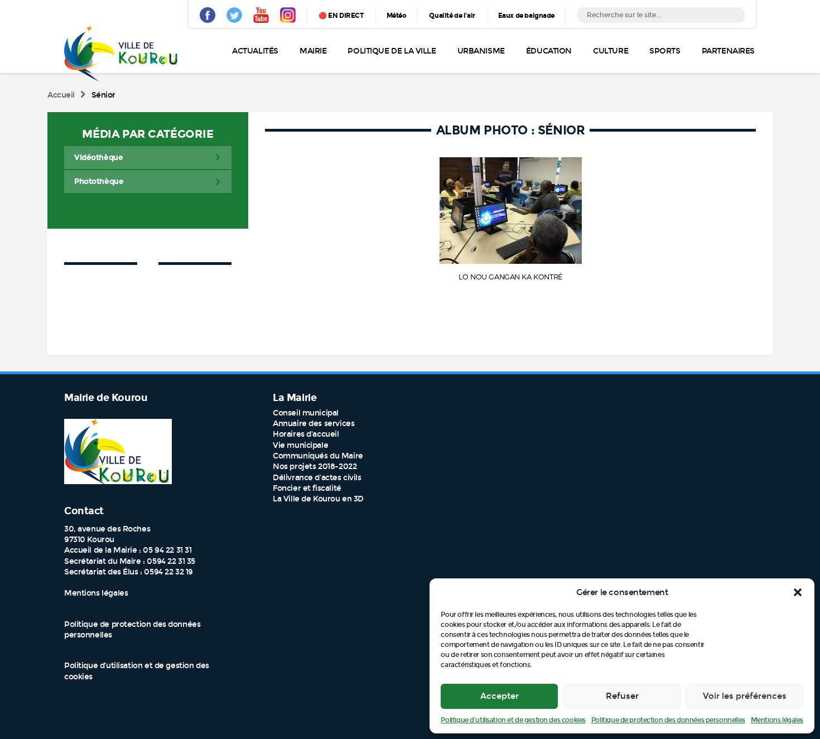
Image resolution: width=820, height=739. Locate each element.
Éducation (549, 51)
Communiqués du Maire (318, 456)
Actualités (255, 51)
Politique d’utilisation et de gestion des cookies (513, 720)
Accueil (61, 95)
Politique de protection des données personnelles (668, 720)
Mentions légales (777, 720)
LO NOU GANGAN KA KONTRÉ (510, 276)
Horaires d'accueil (306, 434)
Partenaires (728, 51)
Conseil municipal (306, 413)
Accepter (499, 696)
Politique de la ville (392, 51)
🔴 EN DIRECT (341, 16)
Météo (397, 16)
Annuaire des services (313, 423)
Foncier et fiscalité (307, 488)
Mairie (313, 51)
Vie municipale (300, 445)
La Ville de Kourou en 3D (318, 499)
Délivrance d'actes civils (317, 477)
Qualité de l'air (452, 16)
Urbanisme (481, 51)
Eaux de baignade (526, 16)
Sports (664, 51)
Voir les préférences (745, 696)
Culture (610, 51)
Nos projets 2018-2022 (314, 466)
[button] (797, 592)
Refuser (622, 696)
